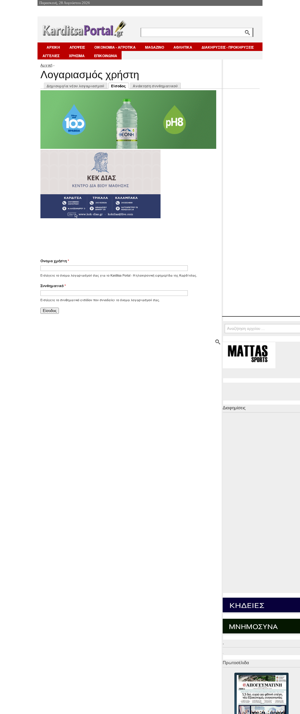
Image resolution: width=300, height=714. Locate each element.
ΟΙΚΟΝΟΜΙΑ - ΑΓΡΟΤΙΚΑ (115, 47)
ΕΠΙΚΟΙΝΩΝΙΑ (105, 55)
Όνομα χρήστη (54, 260)
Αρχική (46, 64)
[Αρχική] (84, 27)
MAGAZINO (154, 47)
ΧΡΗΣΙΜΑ (77, 55)
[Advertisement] (144, 235)
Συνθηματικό (53, 285)
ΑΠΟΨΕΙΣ (77, 47)
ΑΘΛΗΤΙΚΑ (182, 47)
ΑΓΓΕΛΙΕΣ (50, 55)
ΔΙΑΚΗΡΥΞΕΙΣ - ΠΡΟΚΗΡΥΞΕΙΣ (228, 47)
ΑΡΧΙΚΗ (53, 47)
